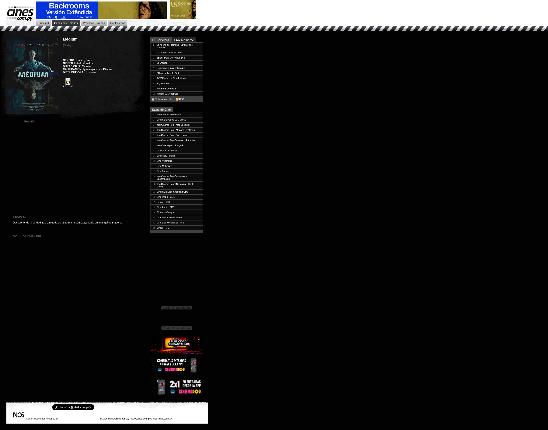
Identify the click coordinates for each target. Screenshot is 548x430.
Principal (44, 23)
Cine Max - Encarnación (169, 217)
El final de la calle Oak (168, 73)
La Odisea (162, 63)
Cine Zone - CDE (165, 207)
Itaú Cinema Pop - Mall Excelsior (173, 125)
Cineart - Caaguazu (167, 212)
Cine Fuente (163, 171)
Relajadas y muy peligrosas (171, 68)
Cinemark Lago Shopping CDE (172, 191)
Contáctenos (117, 23)
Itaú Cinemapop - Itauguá (170, 145)
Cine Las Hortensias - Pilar (171, 222)
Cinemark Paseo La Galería (171, 119)
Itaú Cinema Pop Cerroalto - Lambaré (176, 140)
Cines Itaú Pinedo (166, 155)
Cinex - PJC (163, 227)
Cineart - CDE (164, 202)
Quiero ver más (164, 99)
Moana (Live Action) (167, 88)
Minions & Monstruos (168, 93)
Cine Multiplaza (164, 166)
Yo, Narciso (163, 83)
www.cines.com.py (141, 418)
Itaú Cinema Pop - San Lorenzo (173, 135)
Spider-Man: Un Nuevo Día (171, 57)
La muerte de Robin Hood (170, 52)
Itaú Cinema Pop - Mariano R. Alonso (176, 130)
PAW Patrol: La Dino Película (171, 78)
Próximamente (184, 40)
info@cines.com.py (163, 418)
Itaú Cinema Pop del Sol (169, 114)
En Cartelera (161, 40)
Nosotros (50, 418)
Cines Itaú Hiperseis (167, 150)
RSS (182, 99)
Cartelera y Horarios (66, 23)
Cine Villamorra (164, 161)
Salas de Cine (161, 109)
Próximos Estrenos (94, 23)
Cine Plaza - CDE (166, 197)
